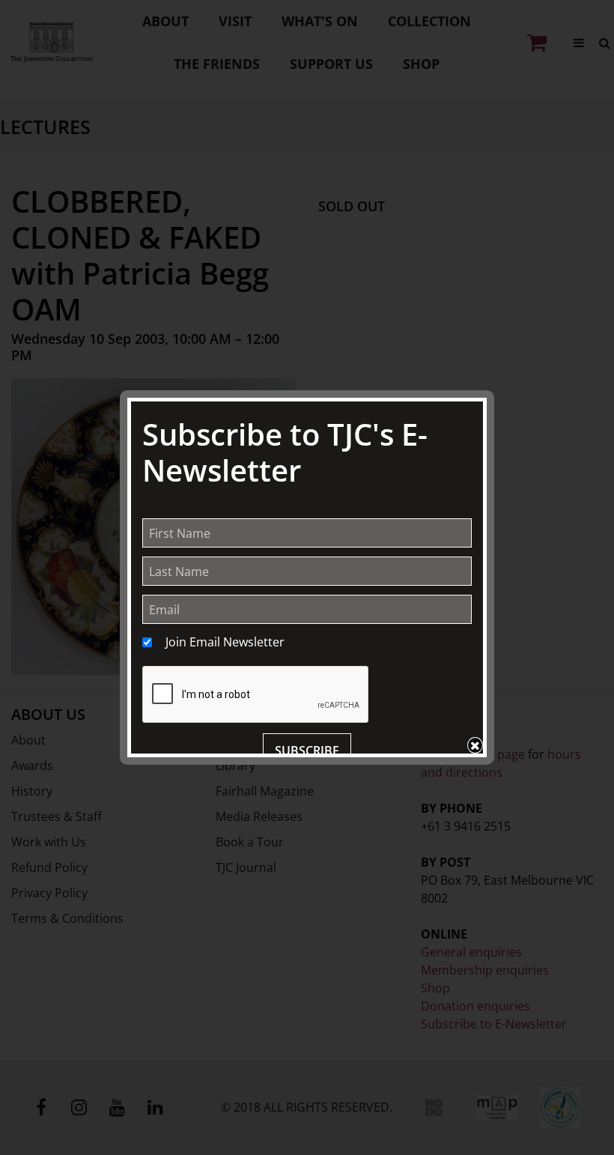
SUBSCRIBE (307, 750)
